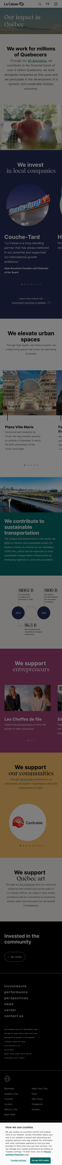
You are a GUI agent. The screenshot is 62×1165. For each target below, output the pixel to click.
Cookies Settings (18, 1160)
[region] (31, 1144)
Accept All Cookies (40, 1160)
